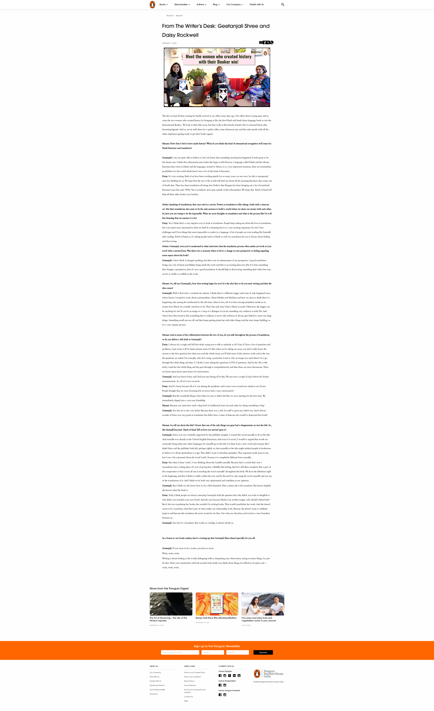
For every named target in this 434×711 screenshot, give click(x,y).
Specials (179, 16)
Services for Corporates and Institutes (195, 691)
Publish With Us (155, 681)
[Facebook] (264, 42)
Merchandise (181, 4)
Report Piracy (189, 681)
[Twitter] (268, 42)
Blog (215, 4)
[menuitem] (162, 4)
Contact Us (188, 697)
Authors (200, 4)
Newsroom (154, 694)
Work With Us (154, 677)
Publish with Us (257, 4)
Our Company (233, 4)
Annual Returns (190, 685)
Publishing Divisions (157, 685)
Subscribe (263, 653)
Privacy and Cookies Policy (194, 672)
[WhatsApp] (272, 42)
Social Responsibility (157, 690)
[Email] (261, 42)
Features (170, 16)
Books (162, 4)
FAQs (186, 701)
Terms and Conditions (192, 677)
